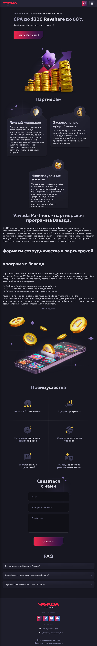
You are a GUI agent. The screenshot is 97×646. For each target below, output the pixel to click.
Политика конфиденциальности (48, 643)
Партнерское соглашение (48, 640)
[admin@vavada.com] (40, 629)
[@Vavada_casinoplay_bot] (40, 633)
